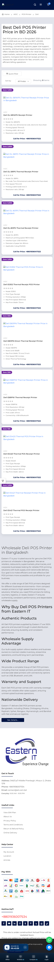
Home (7, 14)
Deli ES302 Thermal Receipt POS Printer (21, 284)
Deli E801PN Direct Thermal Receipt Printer (23, 341)
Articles (7, 860)
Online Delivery (10, 833)
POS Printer (26, 14)
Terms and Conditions (13, 825)
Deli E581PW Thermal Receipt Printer (20, 397)
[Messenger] (49, 947)
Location (7, 856)
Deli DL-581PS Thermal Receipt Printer (20, 172)
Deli (37, 14)
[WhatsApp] (49, 940)
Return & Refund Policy (14, 829)
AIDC (16, 14)
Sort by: (8, 81)
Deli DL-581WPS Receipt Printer (17, 115)
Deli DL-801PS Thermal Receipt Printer (20, 228)
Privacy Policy (10, 821)
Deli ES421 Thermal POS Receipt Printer (21, 510)
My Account (9, 852)
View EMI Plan (10, 812)
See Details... (12, 720)
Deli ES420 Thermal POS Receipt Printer (21, 454)
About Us (8, 816)
